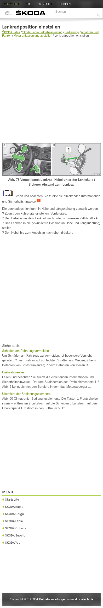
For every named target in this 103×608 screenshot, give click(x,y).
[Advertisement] (51, 89)
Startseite (11, 4)
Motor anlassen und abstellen (33, 35)
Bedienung (72, 32)
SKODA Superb (15, 535)
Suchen (65, 4)
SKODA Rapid (14, 507)
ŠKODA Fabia (11, 32)
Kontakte (45, 4)
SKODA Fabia (14, 521)
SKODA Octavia (15, 528)
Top (28, 4)
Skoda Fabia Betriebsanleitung (42, 32)
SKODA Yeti (12, 542)
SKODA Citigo (14, 514)
